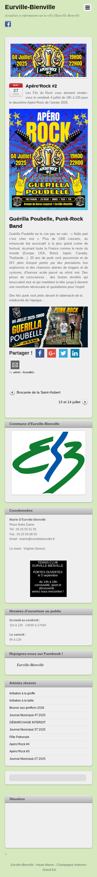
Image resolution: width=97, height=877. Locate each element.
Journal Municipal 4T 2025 (27, 715)
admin (16, 372)
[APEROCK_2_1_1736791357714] (48, 159)
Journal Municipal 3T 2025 (27, 729)
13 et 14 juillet (69, 402)
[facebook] (8, 24)
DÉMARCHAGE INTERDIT (27, 722)
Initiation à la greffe (22, 693)
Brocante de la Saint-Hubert (38, 392)
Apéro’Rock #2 (41, 86)
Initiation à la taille (21, 700)
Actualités (28, 372)
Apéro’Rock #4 (19, 744)
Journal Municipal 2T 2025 (27, 758)
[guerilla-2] (48, 327)
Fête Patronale (19, 736)
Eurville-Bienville (30, 665)
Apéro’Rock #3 (19, 751)
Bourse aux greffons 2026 (26, 707)
